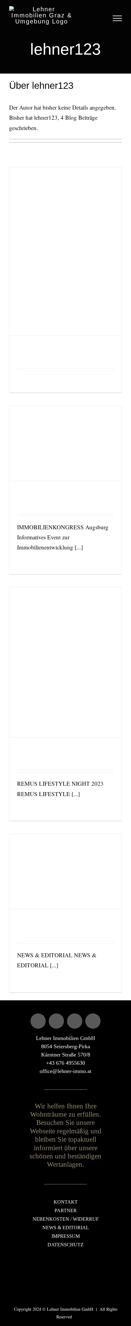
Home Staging (38, 350)
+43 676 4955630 (65, 1063)
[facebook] (38, 1021)
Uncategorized (27, 359)
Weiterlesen (25, 381)
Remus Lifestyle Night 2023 (57, 751)
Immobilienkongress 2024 (54, 495)
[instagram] (56, 1021)
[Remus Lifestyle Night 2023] (65, 662)
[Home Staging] (65, 251)
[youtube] (74, 1021)
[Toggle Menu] (117, 18)
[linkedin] (93, 1021)
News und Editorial (45, 923)
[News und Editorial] (65, 871)
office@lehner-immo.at (65, 1071)
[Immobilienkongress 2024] (65, 443)
